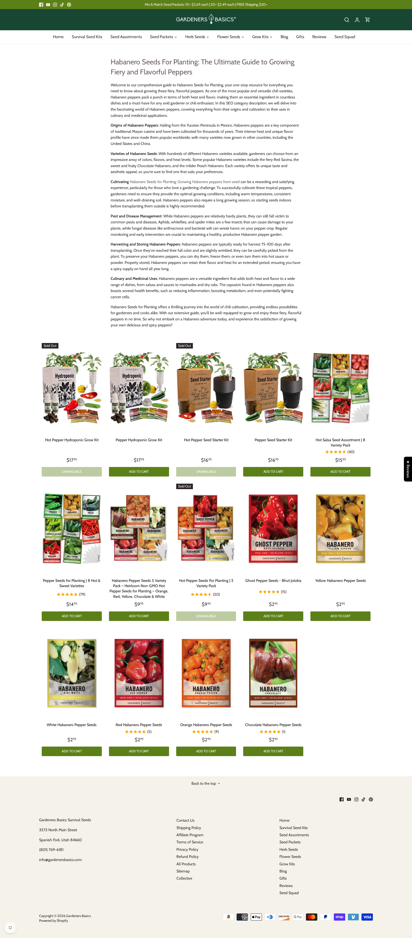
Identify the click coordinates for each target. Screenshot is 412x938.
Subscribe (242, 483)
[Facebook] (192, 499)
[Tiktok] (214, 499)
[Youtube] (199, 499)
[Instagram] (207, 499)
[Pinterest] (221, 499)
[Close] (259, 431)
